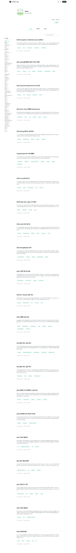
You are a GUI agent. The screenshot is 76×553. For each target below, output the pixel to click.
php (5, 81)
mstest (6, 102)
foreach (6, 54)
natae (26, 11)
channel (6, 61)
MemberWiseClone (8, 120)
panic (6, 82)
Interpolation (7, 125)
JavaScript (7, 78)
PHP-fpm (6, 111)
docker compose (8, 113)
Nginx (6, 86)
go (5, 46)
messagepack (7, 103)
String (6, 57)
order (6, 67)
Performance (7, 45)
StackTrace (7, 110)
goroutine (6, 49)
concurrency (7, 121)
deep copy (7, 59)
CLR (5, 99)
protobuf (6, 77)
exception (6, 116)
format (6, 89)
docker (6, 88)
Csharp (6, 43)
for (5, 60)
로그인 (64, 1)
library (6, 127)
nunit (5, 128)
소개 (45, 28)
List (5, 129)
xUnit (6, 100)
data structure (7, 114)
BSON (6, 70)
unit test (6, 124)
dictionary (6, 79)
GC (5, 50)
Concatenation (7, 91)
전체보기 (6, 41)
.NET (5, 68)
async (6, 75)
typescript (6, 118)
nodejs (6, 71)
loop (5, 93)
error (5, 85)
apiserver (6, 117)
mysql (48, 161)
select (6, 96)
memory (43, 139)
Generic (6, 84)
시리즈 (38, 28)
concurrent (29, 47)
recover (6, 107)
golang (6, 42)
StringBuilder (7, 74)
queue (6, 66)
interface (6, 56)
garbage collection (8, 63)
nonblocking (7, 104)
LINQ (6, 109)
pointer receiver (7, 92)
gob (5, 53)
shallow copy (7, 64)
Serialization (7, 52)
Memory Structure (8, 95)
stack (6, 131)
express (6, 106)
